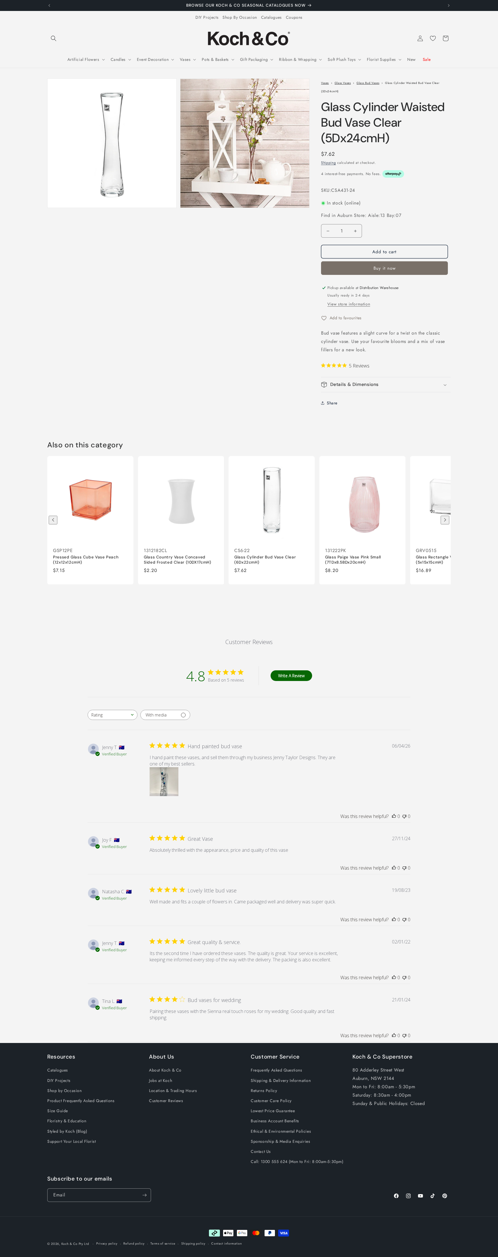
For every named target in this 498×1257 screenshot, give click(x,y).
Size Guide (57, 1111)
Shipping (328, 163)
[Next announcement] (448, 5)
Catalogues (271, 17)
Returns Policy (264, 1090)
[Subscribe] (144, 1195)
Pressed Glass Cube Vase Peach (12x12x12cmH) (85, 560)
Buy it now (384, 268)
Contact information (226, 1243)
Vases (325, 83)
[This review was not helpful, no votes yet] (404, 816)
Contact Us (261, 1151)
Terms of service (162, 1243)
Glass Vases (343, 83)
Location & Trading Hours (173, 1090)
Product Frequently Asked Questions (80, 1101)
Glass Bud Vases (367, 83)
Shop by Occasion (64, 1090)
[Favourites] (433, 38)
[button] (53, 38)
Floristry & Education (66, 1121)
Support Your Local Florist (71, 1141)
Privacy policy (107, 1243)
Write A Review (291, 675)
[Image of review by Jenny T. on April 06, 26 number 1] (164, 781)
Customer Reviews (166, 1101)
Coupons (294, 17)
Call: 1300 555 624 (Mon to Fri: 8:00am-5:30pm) (297, 1161)
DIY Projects (206, 17)
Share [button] (332, 403)
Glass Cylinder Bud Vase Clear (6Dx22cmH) (265, 560)
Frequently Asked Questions (276, 1070)
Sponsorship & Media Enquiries (280, 1141)
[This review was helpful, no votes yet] (394, 816)
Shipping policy (193, 1243)
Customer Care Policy (271, 1101)
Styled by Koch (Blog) (67, 1131)
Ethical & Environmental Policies (281, 1131)
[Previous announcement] (49, 5)
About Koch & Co (165, 1070)
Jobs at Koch (160, 1080)
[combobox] (112, 715)
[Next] (445, 520)
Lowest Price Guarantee (273, 1111)
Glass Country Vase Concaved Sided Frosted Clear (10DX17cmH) (177, 560)
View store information (348, 304)
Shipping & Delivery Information (281, 1080)
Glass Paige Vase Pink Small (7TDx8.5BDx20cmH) (353, 560)
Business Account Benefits (275, 1121)
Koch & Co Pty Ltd (75, 1243)
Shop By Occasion (239, 17)
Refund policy (133, 1243)
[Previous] (53, 520)
